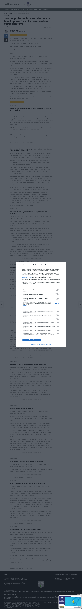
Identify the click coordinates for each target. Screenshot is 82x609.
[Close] (63, 265)
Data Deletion (34, 344)
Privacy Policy (48, 344)
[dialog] (41, 304)
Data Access (41, 344)
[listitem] (41, 287)
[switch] (57, 290)
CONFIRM (31, 339)
